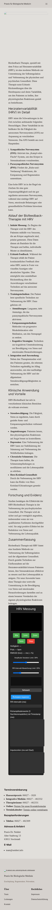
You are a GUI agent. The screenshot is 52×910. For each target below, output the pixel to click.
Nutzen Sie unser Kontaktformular (30, 806)
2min (35, 635)
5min (21, 641)
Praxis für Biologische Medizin (17, 4)
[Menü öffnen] (46, 3)
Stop (31, 641)
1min (25, 635)
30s (16, 635)
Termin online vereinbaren (35, 809)
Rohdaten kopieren (21, 697)
